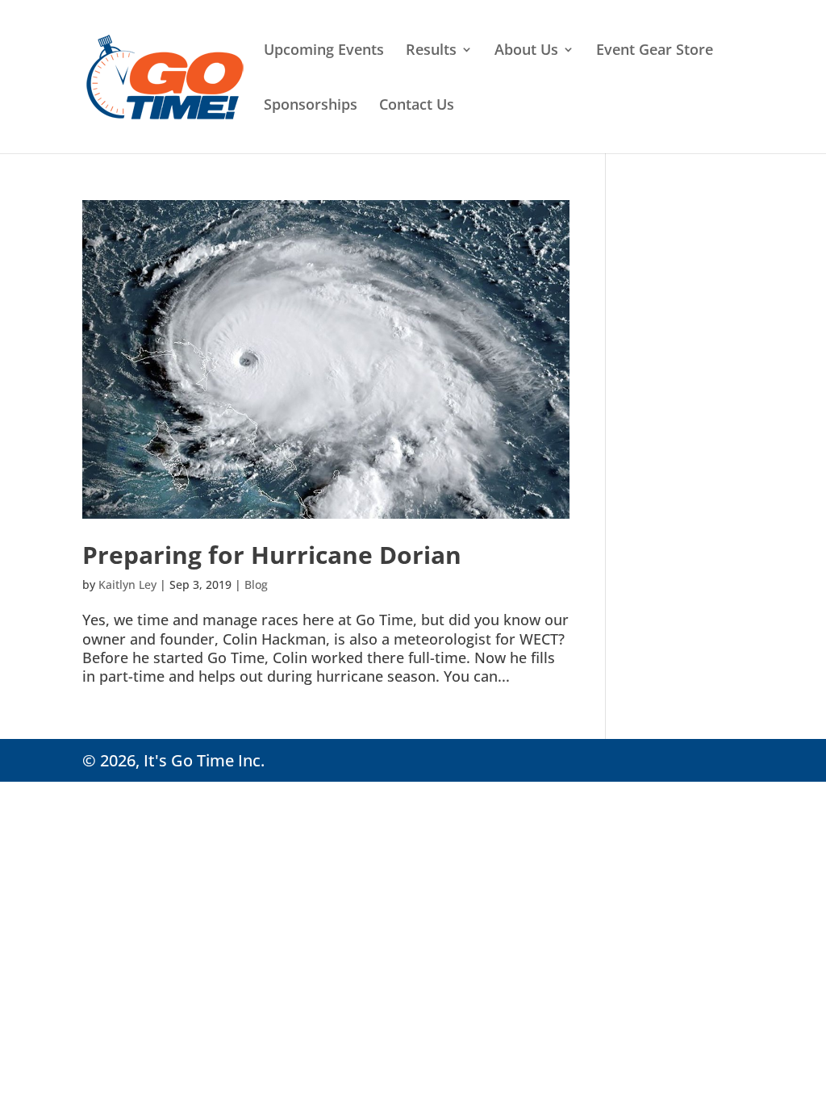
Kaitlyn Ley (127, 584)
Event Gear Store (654, 51)
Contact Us (416, 106)
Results (431, 51)
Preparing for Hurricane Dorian (271, 554)
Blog (256, 584)
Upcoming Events (324, 51)
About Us (526, 51)
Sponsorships (310, 106)
